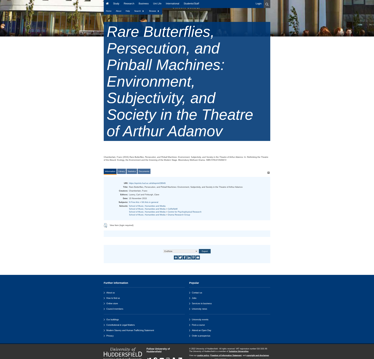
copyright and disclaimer (257, 355)
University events (200, 319)
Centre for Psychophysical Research (184, 212)
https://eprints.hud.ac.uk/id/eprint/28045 (147, 183)
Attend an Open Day (201, 330)
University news (199, 309)
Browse (153, 11)
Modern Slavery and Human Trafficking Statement (130, 330)
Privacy (110, 335)
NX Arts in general (150, 202)
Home (108, 11)
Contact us (197, 292)
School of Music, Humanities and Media (147, 206)
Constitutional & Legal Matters (120, 325)
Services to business (202, 303)
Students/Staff (191, 3)
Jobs (194, 298)
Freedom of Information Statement (225, 355)
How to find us (113, 298)
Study (116, 3)
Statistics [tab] (132, 171)
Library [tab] (121, 171)
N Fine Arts (134, 202)
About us (110, 292)
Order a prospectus (201, 335)
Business (144, 3)
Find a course (198, 325)
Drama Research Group (179, 215)
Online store (112, 303)
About (118, 11)
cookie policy (203, 355)
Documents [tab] (144, 171)
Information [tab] (110, 171)
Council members (114, 309)
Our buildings (112, 319)
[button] (267, 4)
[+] (268, 173)
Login (259, 3)
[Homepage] (107, 4)
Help (128, 11)
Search (137, 11)
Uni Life (157, 3)
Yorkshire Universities (239, 351)
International (172, 3)
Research (129, 3)
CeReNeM (173, 209)
